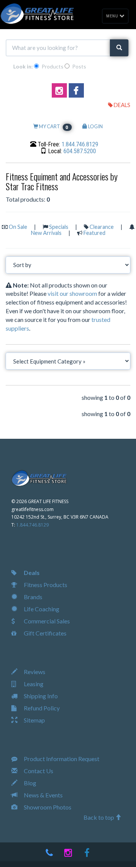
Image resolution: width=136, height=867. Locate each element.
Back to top (99, 817)
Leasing (33, 683)
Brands (32, 596)
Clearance (102, 227)
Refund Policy (41, 708)
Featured (94, 233)
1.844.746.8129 (80, 144)
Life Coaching (41, 608)
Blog (29, 782)
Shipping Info (40, 695)
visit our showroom (72, 293)
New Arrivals (46, 233)
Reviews (34, 671)
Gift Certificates (44, 633)
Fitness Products (45, 584)
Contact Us (38, 770)
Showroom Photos (47, 807)
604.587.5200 (79, 151)
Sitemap (34, 720)
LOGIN (95, 126)
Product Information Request (61, 758)
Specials (58, 227)
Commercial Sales (46, 621)
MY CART (53, 126)
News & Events (43, 795)
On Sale (18, 227)
